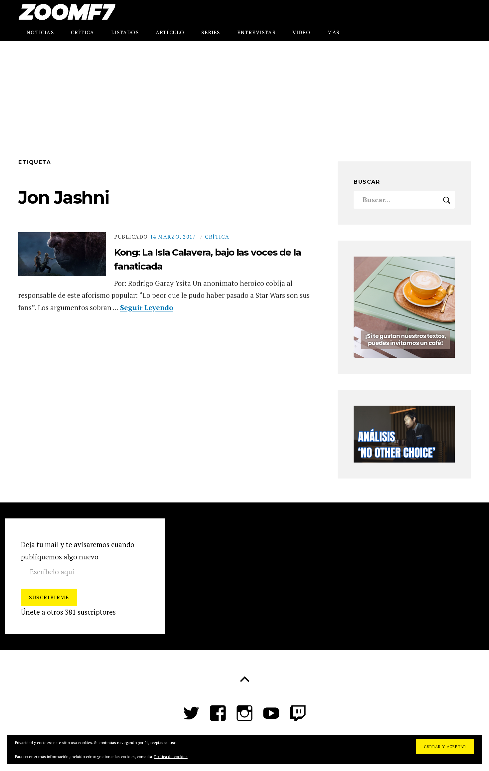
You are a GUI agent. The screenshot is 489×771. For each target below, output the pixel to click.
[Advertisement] (244, 90)
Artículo (170, 32)
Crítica (82, 32)
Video (301, 32)
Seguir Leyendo (146, 307)
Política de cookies (171, 756)
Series (210, 32)
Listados (125, 32)
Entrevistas (256, 32)
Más (333, 32)
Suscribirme (49, 597)
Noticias (40, 32)
